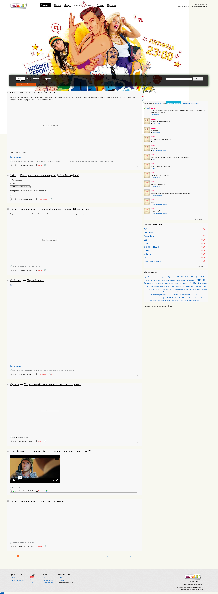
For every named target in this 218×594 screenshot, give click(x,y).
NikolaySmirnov (43, 199)
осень (46, 370)
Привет (111, 5)
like (152, 202)
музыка (160, 292)
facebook (157, 277)
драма (165, 286)
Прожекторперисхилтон (158, 295)
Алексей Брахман (98, 161)
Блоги (57, 5)
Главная (45, 5)
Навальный (166, 292)
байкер (178, 280)
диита (147, 286)
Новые (29, 84)
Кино (154, 141)
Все (19, 79)
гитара (176, 283)
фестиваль (31, 161)
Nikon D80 (20, 370)
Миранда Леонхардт (195, 289)
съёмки (31, 266)
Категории (33, 580)
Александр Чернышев (53, 161)
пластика (20, 437)
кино (196, 286)
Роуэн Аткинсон (185, 295)
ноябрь (40, 370)
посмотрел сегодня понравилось (161, 139)
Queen (198, 277)
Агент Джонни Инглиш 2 (153, 280)
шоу (182, 300)
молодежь (148, 292)
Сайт (13, 175)
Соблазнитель (199, 294)
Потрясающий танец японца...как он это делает (52, 384)
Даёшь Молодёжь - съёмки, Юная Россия (64, 209)
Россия (176, 295)
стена (157, 297)
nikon (14, 370)
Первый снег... (35, 280)
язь (185, 300)
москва (154, 292)
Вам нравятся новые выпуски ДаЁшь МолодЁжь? (49, 175)
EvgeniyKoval (42, 374)
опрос (23, 195)
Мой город (16, 280)
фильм (202, 297)
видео (25, 161)
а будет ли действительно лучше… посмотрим (165, 211)
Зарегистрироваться (200, 6)
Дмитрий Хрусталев (156, 286)
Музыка (14, 92)
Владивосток (28, 370)
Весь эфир (198, 219)
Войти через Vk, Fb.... (184, 6)
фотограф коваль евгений (158, 300)
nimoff (40, 165)
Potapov (40, 491)
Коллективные (32, 79)
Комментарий (165, 289)
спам (153, 297)
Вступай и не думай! (52, 501)
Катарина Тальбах (187, 286)
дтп (169, 286)
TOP (61, 79)
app (146, 277)
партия (27, 542)
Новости (148, 250)
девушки (204, 283)
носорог (173, 292)
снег (65, 370)
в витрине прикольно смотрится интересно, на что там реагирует (171, 193)
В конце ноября (17, 161)
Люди (67, 5)
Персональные (50, 79)
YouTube (203, 277)
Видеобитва (17, 451)
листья (35, 370)
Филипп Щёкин (194, 297)
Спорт (146, 243)
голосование (16, 195)
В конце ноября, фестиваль (40, 92)
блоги (183, 280)
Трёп (146, 229)
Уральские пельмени (176, 298)
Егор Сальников (176, 286)
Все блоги (201, 266)
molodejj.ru (168, 277)
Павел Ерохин (109, 161)
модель (204, 289)
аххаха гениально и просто (159, 184)
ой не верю (154, 130)
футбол (169, 300)
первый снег (71, 370)
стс (161, 297)
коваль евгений (58, 370)
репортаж (170, 294)
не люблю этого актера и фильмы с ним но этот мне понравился (170, 157)
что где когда (176, 300)
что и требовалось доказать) (160, 175)
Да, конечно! (16, 180)
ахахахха (154, 148)
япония (189, 300)
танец (26, 437)
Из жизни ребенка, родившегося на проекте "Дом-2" (59, 451)
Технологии (156, 123)
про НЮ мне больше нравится (160, 166)
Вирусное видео (158, 132)
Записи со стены (191, 103)
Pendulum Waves (190, 277)
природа (147, 294)
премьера (203, 292)
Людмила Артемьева (181, 289)
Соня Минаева (87, 161)
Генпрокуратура (159, 283)
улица (50, 370)
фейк (186, 297)
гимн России (169, 283)
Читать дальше (15, 157)
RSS (204, 219)
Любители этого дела (74, 161)
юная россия (39, 266)
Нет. (13, 183)
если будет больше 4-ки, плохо (160, 121)
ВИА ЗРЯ (64, 161)
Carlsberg (150, 277)
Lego (162, 277)
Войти (13, 577)
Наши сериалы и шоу (22, 209)
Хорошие (23, 84)
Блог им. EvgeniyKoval (160, 150)
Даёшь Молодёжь (18, 266)
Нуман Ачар (181, 292)
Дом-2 (14, 487)
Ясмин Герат (196, 300)
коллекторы (156, 289)
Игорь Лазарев (40, 161)
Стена (100, 5)
